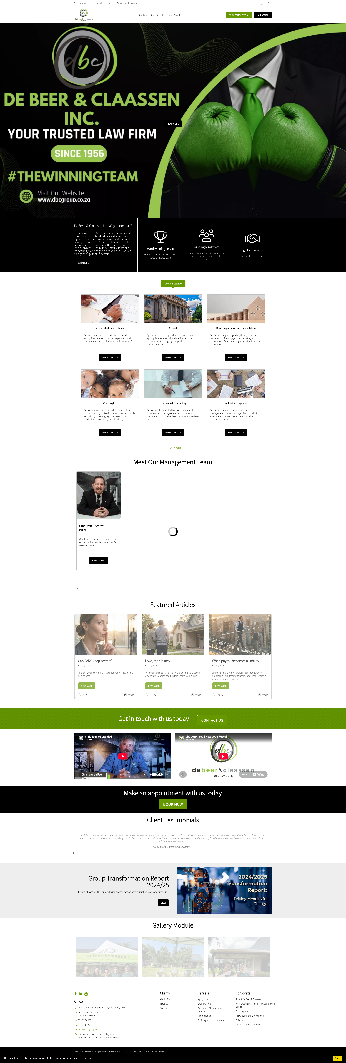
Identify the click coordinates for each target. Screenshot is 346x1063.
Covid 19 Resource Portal (118, 1052)
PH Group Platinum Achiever (250, 1009)
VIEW (163, 896)
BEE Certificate (165, 1052)
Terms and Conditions (149, 1052)
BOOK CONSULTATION (239, 15)
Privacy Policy (134, 1052)
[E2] (239, 950)
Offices (239, 1013)
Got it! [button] (337, 1058)
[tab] (173, 283)
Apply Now (203, 993)
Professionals (204, 1009)
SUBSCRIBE (263, 15)
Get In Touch (166, 993)
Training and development (211, 1013)
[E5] (173, 950)
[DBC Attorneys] (83, 14)
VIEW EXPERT (98, 579)
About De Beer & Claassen (249, 993)
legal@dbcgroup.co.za (104, 3)
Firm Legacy (242, 1005)
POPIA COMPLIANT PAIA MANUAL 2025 (187, 1052)
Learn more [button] (87, 1058)
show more (89, 350)
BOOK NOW (173, 804)
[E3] (107, 950)
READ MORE (173, 123)
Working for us (205, 997)
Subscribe (165, 1001)
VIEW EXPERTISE (110, 357)
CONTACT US (212, 720)
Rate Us (164, 997)
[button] (82, 588)
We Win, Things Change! (248, 1018)
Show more (175, 447)
